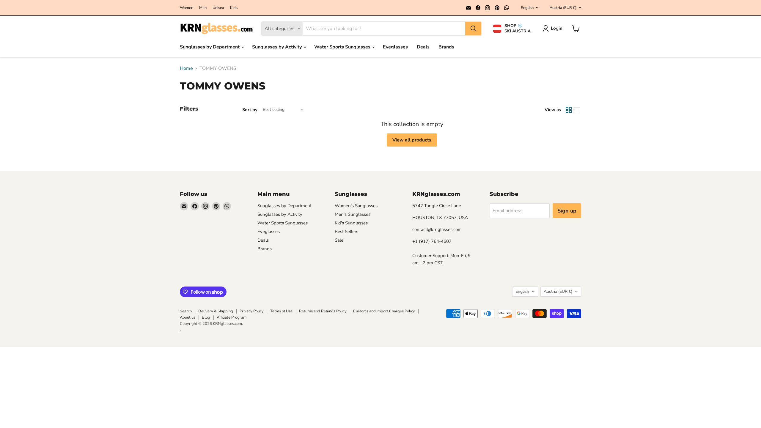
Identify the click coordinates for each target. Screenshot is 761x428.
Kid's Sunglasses (351, 223)
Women (186, 8)
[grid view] (569, 110)
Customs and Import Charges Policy (384, 311)
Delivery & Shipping (215, 311)
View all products (411, 140)
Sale (339, 240)
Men (203, 8)
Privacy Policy (252, 311)
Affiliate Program (231, 317)
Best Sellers (346, 232)
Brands (446, 47)
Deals (423, 47)
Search (186, 311)
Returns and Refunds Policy (323, 311)
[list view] (577, 110)
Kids (234, 8)
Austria (563, 7)
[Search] (473, 28)
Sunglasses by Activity (277, 47)
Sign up (566, 210)
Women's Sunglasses (356, 206)
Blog (206, 317)
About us (187, 317)
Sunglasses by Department (210, 47)
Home (186, 68)
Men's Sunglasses (352, 214)
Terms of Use (281, 311)
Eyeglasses (395, 47)
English (527, 7)
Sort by (249, 109)
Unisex (218, 8)
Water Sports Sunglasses (343, 47)
